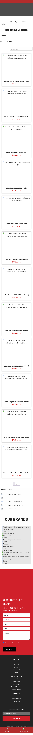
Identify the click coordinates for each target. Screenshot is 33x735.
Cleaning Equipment (16, 21)
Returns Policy (16, 684)
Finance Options (16, 689)
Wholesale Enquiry (16, 698)
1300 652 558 (14, 608)
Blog (16, 672)
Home (2, 21)
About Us (16, 664)
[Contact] (8, 729)
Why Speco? (16, 670)
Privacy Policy (16, 701)
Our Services (16, 667)
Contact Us (16, 696)
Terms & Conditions (16, 687)
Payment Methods (16, 679)
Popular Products (8, 489)
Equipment (7, 21)
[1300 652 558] (24, 729)
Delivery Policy (16, 681)
